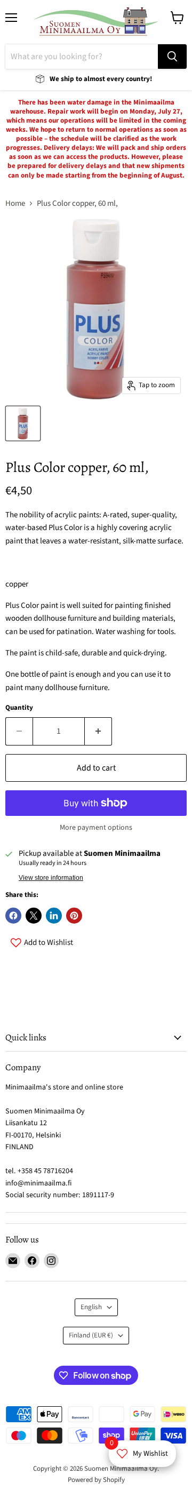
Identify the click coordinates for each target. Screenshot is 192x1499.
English (91, 1307)
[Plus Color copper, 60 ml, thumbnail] (23, 423)
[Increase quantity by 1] (98, 731)
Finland (91, 1335)
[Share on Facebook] (13, 916)
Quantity (19, 708)
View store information (51, 877)
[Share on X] (34, 916)
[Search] (172, 56)
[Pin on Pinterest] (74, 916)
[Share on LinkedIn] (54, 916)
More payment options (96, 827)
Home (15, 203)
